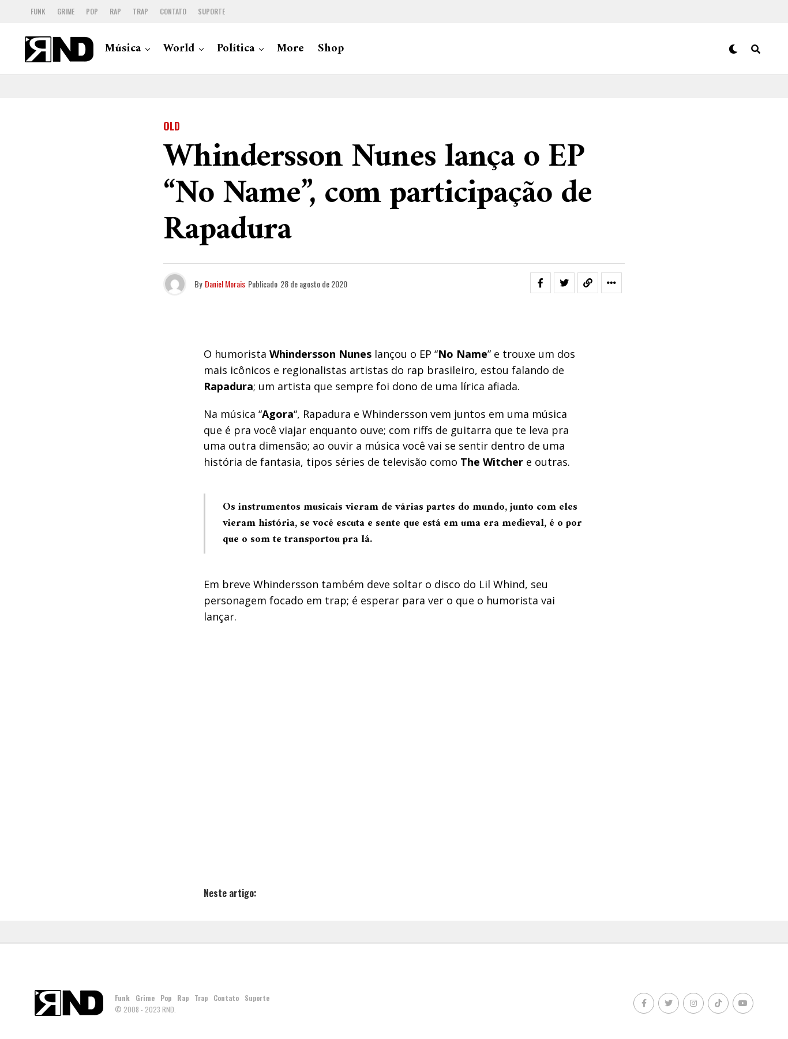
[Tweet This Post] (564, 282)
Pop (92, 11)
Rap (115, 11)
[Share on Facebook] (540, 282)
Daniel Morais (225, 284)
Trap (140, 11)
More (290, 49)
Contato (173, 11)
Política (235, 49)
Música (123, 49)
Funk (38, 11)
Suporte (211, 11)
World (178, 49)
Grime (65, 11)
